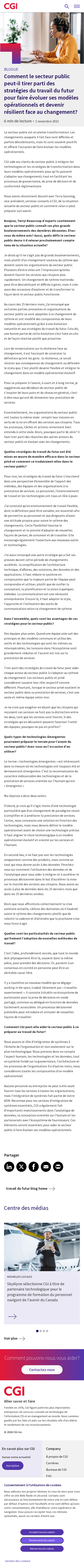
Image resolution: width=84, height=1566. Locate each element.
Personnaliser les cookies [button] (42, 1540)
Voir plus (11, 1338)
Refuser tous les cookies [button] (42, 1548)
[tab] (37, 1332)
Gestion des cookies (17, 1561)
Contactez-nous (42, 1369)
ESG (49, 1476)
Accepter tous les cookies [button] (42, 1532)
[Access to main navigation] (77, 6)
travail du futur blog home (27, 1188)
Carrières (52, 1463)
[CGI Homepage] (10, 6)
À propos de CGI (57, 1456)
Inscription (12, 1465)
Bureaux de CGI (56, 1469)
